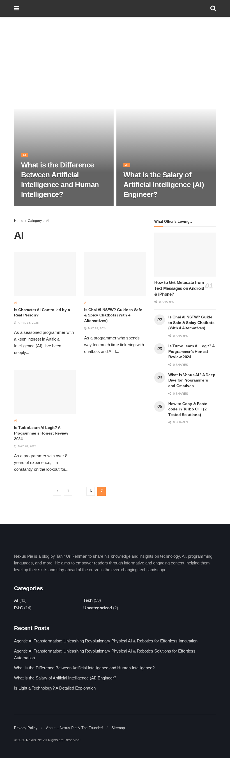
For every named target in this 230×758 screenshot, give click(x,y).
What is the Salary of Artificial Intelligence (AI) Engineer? (163, 185)
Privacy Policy (26, 728)
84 (157, 205)
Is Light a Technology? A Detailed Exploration (55, 688)
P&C (18, 607)
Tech (88, 600)
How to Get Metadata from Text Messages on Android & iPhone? (179, 288)
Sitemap (118, 728)
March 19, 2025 (138, 205)
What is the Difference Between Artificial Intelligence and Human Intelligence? (84, 667)
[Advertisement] (115, 59)
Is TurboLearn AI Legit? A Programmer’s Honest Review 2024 (41, 433)
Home (18, 221)
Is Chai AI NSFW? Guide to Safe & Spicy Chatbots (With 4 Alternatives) (113, 315)
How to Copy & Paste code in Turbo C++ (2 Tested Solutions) (187, 409)
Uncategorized (97, 607)
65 (55, 205)
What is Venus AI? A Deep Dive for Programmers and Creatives (191, 380)
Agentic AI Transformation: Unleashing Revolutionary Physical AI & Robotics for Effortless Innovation (105, 640)
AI (24, 155)
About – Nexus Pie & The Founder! (74, 728)
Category (35, 221)
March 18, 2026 (35, 205)
